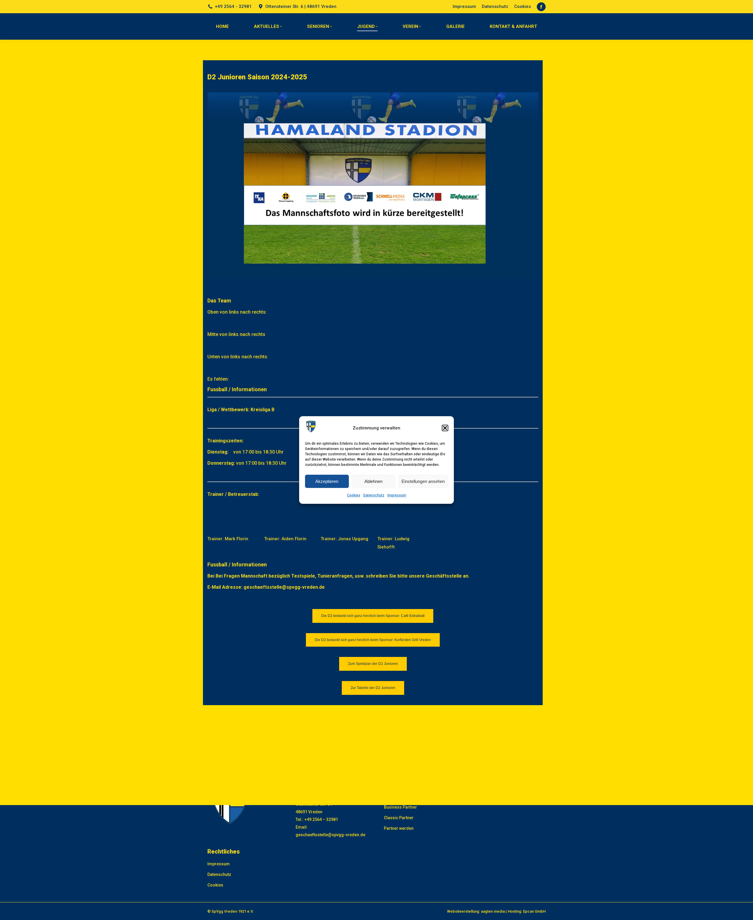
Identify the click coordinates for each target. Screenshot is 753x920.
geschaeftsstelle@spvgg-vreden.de (330, 834)
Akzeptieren (326, 481)
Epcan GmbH (534, 911)
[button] (445, 428)
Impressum (396, 495)
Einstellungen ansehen (423, 481)
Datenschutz (373, 495)
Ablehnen (373, 481)
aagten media (493, 911)
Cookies (353, 495)
